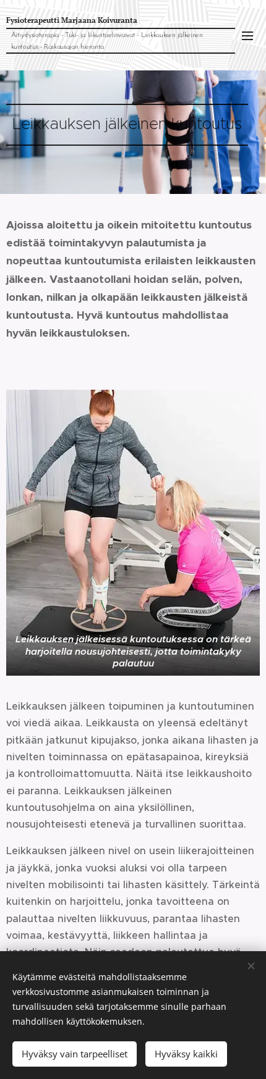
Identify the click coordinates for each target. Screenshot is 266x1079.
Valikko (247, 35)
